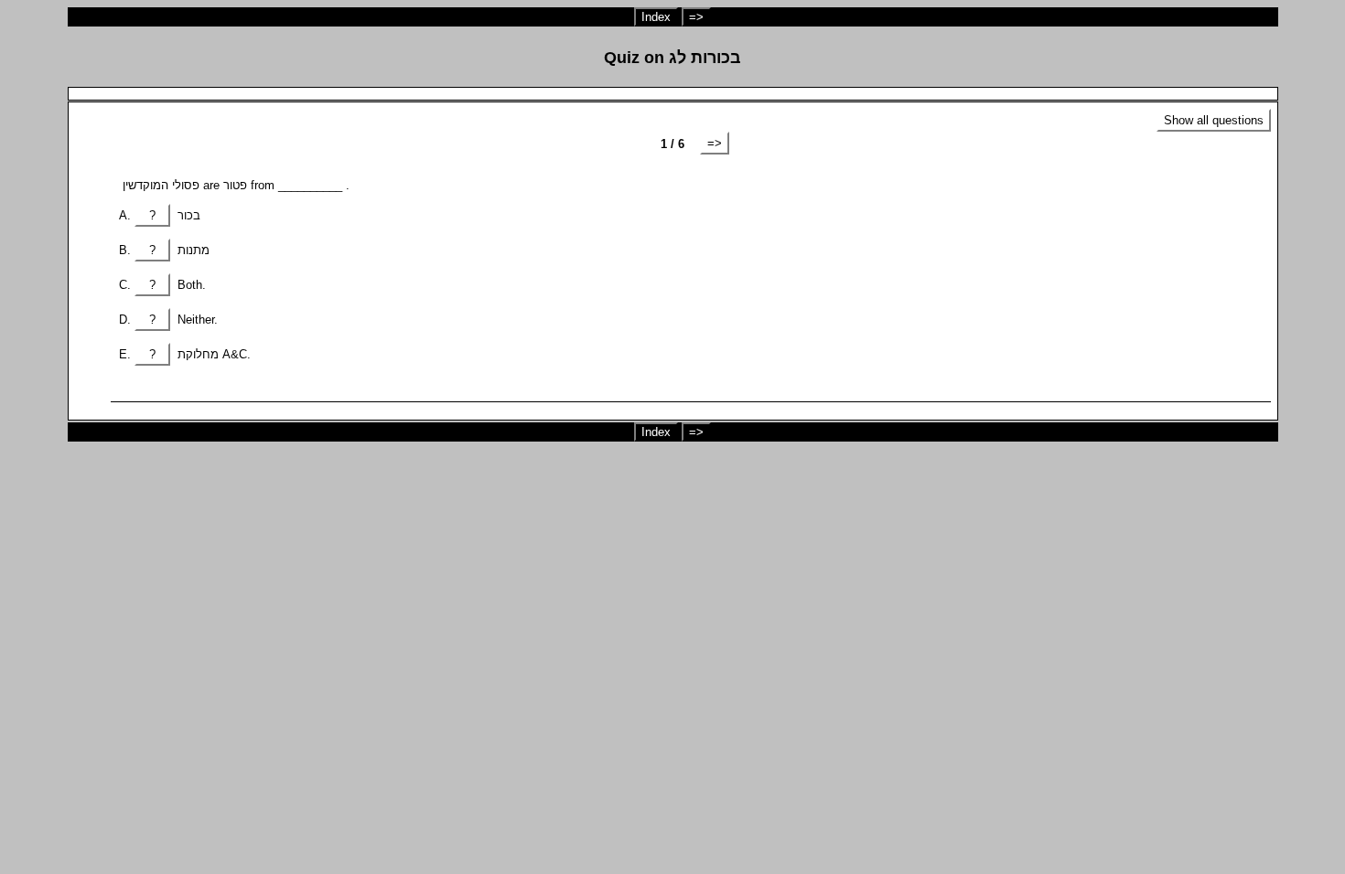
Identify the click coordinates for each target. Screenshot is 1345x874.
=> (696, 17)
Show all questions (1214, 120)
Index (656, 17)
